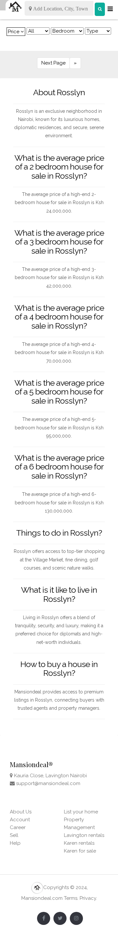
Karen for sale (80, 851)
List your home (81, 812)
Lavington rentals (84, 835)
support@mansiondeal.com (48, 783)
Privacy (88, 898)
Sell (14, 835)
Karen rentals (79, 843)
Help (15, 843)
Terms (70, 898)
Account (20, 820)
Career (18, 827)
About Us (20, 812)
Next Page (53, 63)
